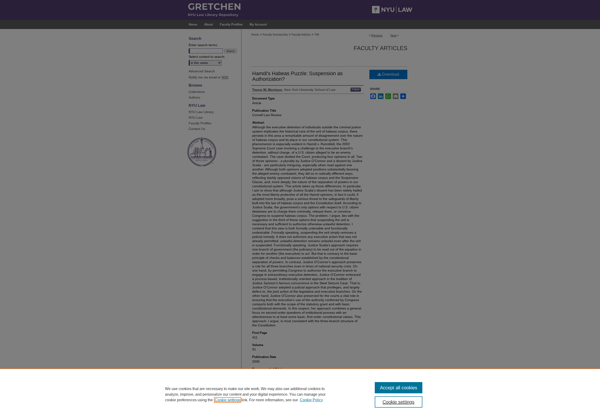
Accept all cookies (398, 387)
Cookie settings (227, 400)
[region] (300, 394)
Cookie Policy (311, 400)
